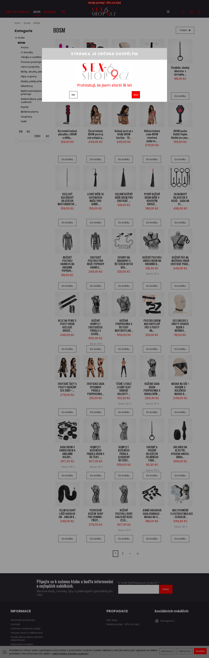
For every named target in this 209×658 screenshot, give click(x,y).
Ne (73, 94)
